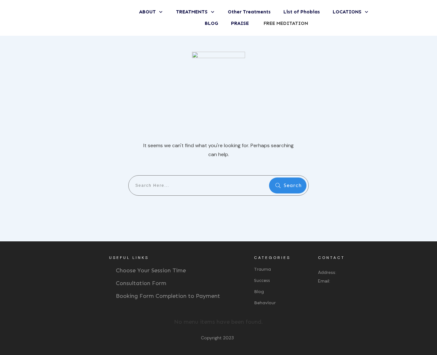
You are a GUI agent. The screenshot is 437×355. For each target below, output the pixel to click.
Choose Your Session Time (151, 270)
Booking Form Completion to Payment (168, 295)
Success (262, 280)
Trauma (262, 269)
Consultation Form (141, 283)
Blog (259, 291)
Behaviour (265, 303)
